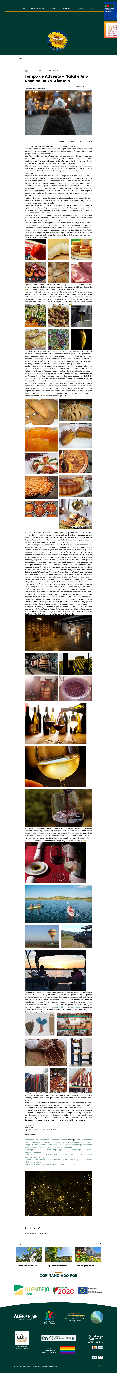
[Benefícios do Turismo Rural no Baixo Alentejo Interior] (29, 1254)
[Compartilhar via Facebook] (25, 1228)
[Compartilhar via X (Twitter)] (30, 1228)
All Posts (19, 58)
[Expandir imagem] (35, 249)
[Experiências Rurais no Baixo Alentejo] (58, 1254)
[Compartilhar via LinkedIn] (34, 1228)
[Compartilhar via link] (39, 1228)
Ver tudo (98, 1244)
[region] (57, 43)
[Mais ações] (91, 71)
